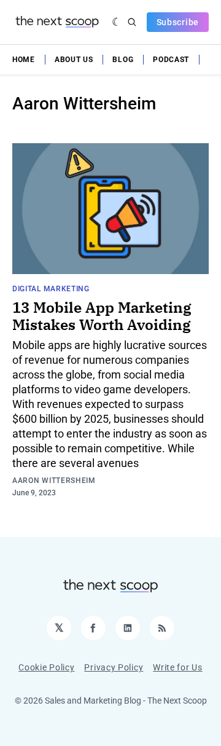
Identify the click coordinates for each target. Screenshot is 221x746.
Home (23, 59)
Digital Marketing (51, 289)
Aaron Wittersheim (54, 480)
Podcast (171, 59)
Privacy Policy (113, 667)
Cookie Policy (46, 667)
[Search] (132, 22)
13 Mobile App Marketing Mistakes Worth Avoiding (102, 315)
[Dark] (117, 22)
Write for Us (177, 667)
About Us (74, 59)
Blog (122, 59)
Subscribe (178, 22)
